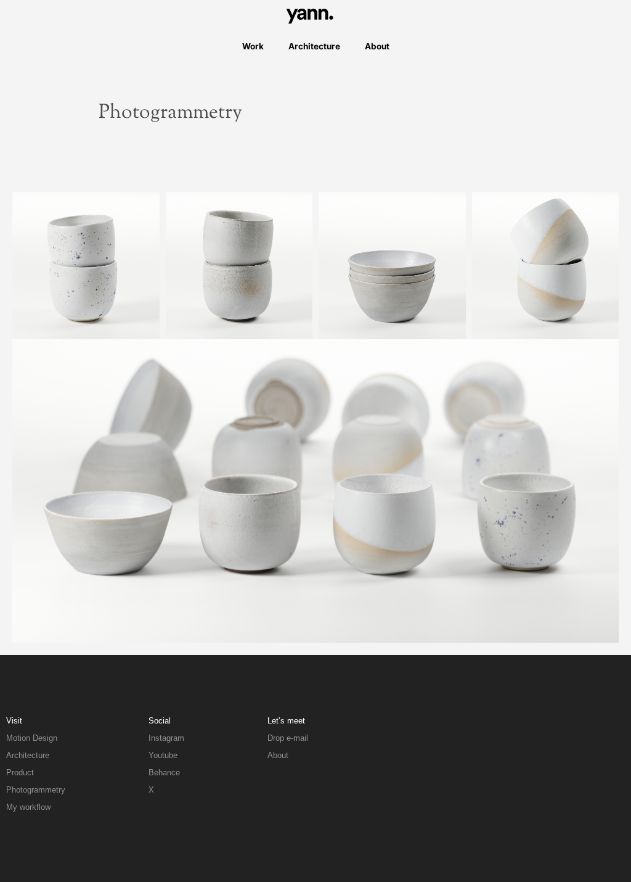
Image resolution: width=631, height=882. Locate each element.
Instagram (166, 738)
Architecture (314, 46)
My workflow (28, 807)
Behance (164, 772)
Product (20, 772)
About (377, 46)
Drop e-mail (287, 738)
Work (253, 46)
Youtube (163, 755)
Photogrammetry (35, 789)
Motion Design (31, 738)
